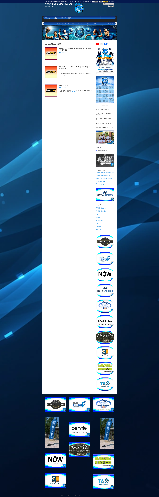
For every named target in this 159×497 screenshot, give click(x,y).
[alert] (105, 150)
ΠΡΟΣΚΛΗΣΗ (63, 85)
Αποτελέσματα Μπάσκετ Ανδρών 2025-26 (70, 23)
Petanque (98, 217)
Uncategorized (99, 220)
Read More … (75, 92)
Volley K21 (98, 223)
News (97, 216)
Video (97, 222)
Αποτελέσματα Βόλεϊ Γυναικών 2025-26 (89, 23)
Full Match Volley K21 (100, 210)
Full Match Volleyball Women (102, 213)
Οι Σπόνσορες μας (95, 17)
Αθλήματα (98, 228)
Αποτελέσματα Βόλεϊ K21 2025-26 (106, 23)
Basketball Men (99, 207)
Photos (97, 219)
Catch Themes (96, 495)
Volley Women (99, 225)
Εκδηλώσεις (98, 229)
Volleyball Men (99, 226)
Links (88, 17)
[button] (98, 138)
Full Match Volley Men (101, 211)
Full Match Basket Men (101, 208)
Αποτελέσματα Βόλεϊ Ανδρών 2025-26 (52, 23)
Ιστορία (75, 17)
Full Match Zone (105, 17)
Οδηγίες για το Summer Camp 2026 (104, 178)
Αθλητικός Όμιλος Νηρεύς (59, 4)
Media (97, 214)
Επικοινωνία (82, 17)
